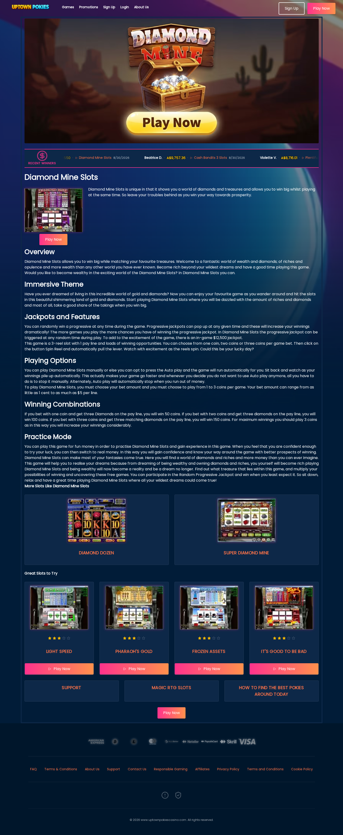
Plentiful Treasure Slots (305, 157)
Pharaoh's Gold (134, 651)
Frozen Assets (209, 651)
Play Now (321, 8)
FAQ (33, 769)
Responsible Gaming (170, 769)
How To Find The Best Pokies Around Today (271, 691)
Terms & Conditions (60, 769)
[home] (31, 13)
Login (124, 7)
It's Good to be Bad (284, 651)
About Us (141, 7)
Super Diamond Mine (246, 553)
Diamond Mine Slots (76, 157)
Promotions (88, 7)
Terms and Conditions (265, 769)
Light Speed (59, 651)
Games (68, 7)
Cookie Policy (302, 769)
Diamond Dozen (96, 553)
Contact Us (137, 769)
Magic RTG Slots (171, 688)
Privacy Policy (228, 769)
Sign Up (109, 7)
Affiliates (202, 769)
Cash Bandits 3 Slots (191, 157)
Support (71, 688)
